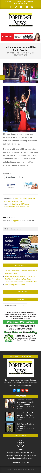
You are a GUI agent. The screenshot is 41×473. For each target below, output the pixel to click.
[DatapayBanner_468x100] (20, 183)
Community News (20, 55)
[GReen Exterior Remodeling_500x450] (20, 313)
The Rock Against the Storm (15, 285)
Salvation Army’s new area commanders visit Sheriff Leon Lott (25, 402)
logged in (16, 221)
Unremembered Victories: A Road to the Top (21, 282)
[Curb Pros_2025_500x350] (20, 237)
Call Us (20, 449)
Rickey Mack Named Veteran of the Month (20, 276)
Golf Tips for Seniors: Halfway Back (18, 279)
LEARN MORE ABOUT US (20, 462)
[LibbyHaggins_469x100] (20, 33)
